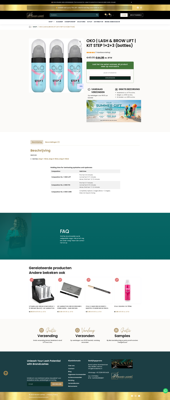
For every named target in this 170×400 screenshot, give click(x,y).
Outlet (89, 22)
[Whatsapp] (165, 390)
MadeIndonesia (43, 397)
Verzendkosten (73, 383)
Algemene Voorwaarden (77, 374)
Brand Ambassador (112, 22)
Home (30, 27)
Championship (70, 22)
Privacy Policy (52, 395)
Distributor (98, 22)
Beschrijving (37, 142)
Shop (35, 27)
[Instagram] (141, 7)
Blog (69, 371)
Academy (59, 22)
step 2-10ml (53, 159)
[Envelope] (139, 396)
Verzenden (110, 78)
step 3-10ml (64, 159)
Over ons (71, 366)
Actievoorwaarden (75, 377)
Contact (71, 369)
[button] (80, 42)
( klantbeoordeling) (102, 52)
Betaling (71, 380)
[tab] (36, 142)
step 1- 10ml (43, 159)
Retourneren (72, 386)
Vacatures (81, 22)
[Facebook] (137, 7)
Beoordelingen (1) (52, 142)
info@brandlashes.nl (95, 369)
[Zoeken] (97, 15)
